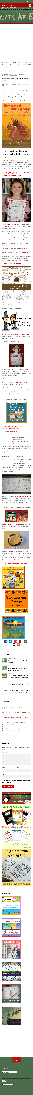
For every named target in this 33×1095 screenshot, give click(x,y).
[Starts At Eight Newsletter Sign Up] (16, 803)
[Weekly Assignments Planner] (16, 848)
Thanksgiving (14, 75)
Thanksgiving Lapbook (21, 382)
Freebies (15, 74)
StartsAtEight (16, 1088)
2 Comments (13, 84)
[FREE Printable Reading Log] (16, 885)
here (19, 559)
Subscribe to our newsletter (21, 62)
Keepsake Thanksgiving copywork (10, 224)
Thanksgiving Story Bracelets (12, 524)
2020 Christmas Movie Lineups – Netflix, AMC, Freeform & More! (17, 691)
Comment (4, 753)
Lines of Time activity (25, 496)
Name (3, 768)
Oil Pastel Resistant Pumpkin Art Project (15, 684)
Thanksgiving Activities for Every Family (16, 718)
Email (18, 768)
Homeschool (5, 75)
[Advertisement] (16, 42)
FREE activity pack (16, 446)
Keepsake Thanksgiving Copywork (12, 175)
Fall (10, 74)
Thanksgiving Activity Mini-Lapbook (21, 334)
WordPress (12, 1090)
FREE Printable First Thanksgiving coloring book (16, 252)
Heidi (6, 84)
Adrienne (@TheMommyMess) (17, 708)
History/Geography (24, 74)
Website (3, 774)
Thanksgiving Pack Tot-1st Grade (12, 263)
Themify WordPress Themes (23, 1090)
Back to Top (16, 1060)
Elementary (5, 74)
